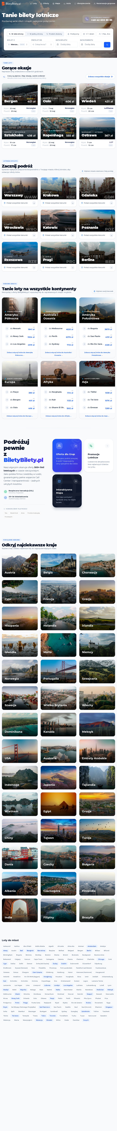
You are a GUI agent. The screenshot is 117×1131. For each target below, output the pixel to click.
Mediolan (100, 990)
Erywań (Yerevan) (21, 968)
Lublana (79, 985)
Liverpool (36, 985)
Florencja (52, 968)
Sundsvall (54, 1011)
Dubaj (55, 963)
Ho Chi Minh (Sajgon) (32, 977)
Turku (74, 1016)
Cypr (5, 963)
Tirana (35, 1016)
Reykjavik (47, 1003)
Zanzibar (76, 1020)
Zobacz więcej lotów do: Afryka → (58, 416)
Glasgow (25, 972)
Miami (17, 994)
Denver (29, 963)
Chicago (101, 959)
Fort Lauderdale (66, 968)
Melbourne (7, 994)
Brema (56, 955)
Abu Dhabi (27, 946)
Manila (78, 990)
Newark (99, 994)
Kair (4, 981)
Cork (110, 959)
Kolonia (35, 981)
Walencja (6, 1020)
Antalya (103, 946)
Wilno (58, 1020)
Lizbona (47, 985)
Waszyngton (27, 1020)
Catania (61, 959)
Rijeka (65, 1003)
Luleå (102, 985)
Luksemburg (91, 985)
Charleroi (79, 959)
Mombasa (37, 994)
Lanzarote (7, 985)
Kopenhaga (46, 981)
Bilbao (97, 950)
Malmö (49, 990)
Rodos (88, 1003)
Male (41, 990)
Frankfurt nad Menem (84, 968)
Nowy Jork (15, 998)
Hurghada (69, 977)
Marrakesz (89, 990)
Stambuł (21, 1011)
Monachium (49, 994)
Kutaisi (76, 981)
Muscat (70, 994)
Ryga (108, 1003)
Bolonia (29, 955)
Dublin (63, 963)
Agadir (51, 946)
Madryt (5, 990)
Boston (48, 955)
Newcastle (110, 994)
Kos (55, 981)
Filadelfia (42, 968)
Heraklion (16, 977)
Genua (15, 972)
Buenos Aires (99, 955)
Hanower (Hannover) (84, 972)
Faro (33, 968)
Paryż (52, 998)
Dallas (13, 963)
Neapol (89, 994)
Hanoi (70, 972)
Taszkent (105, 1011)
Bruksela (75, 955)
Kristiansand (65, 981)
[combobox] (18, 44)
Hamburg (60, 972)
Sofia (5, 1011)
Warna (16, 1020)
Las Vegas (18, 985)
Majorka (23, 990)
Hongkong (48, 977)
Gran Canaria (37, 972)
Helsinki (6, 977)
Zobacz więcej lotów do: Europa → (20, 416)
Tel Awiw (15, 1016)
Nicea (5, 998)
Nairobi (80, 994)
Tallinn (96, 1011)
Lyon (109, 985)
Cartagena (50, 959)
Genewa (6, 972)
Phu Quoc (88, 998)
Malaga (33, 990)
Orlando (26, 998)
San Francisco (45, 1007)
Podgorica (7, 1003)
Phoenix (77, 998)
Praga (25, 1003)
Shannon (98, 1007)
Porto (17, 1003)
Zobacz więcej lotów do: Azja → (97, 416)
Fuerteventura (101, 968)
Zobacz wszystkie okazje (99, 77)
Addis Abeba (40, 946)
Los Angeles (68, 985)
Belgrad (71, 950)
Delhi (21, 963)
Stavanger (32, 1011)
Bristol (65, 955)
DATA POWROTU (86, 40)
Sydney (64, 1011)
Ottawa (43, 998)
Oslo (35, 998)
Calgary (17, 959)
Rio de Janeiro (76, 1003)
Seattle (67, 1007)
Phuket (98, 998)
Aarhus (17, 946)
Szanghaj (74, 1011)
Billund (106, 950)
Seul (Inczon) (86, 1007)
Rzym (5, 1007)
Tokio (43, 1016)
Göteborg (49, 972)
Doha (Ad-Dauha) (42, 963)
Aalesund (6, 946)
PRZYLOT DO (36, 40)
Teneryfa (25, 1016)
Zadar (66, 1020)
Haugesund (100, 972)
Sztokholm (86, 1011)
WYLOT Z (11, 40)
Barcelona (41, 950)
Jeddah (95, 977)
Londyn (57, 985)
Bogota (19, 955)
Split (12, 1011)
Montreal (60, 994)
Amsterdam (92, 946)
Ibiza (79, 977)
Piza (106, 998)
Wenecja (39, 1020)
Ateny (5, 950)
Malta (58, 990)
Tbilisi (5, 1016)
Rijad (57, 1003)
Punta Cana (36, 1003)
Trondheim (64, 1016)
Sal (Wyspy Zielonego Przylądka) (23, 1007)
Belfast (61, 950)
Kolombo (13, 981)
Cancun (27, 959)
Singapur (109, 1007)
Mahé (14, 990)
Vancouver (92, 1016)
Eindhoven (7, 968)
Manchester (68, 990)
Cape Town (38, 959)
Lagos (85, 981)
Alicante (61, 946)
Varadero (103, 1016)
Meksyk (110, 990)
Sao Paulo (57, 1007)
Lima (27, 985)
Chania (70, 959)
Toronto (53, 1016)
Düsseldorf (86, 963)
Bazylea (52, 950)
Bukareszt (7, 959)
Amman (81, 946)
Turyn (82, 1016)
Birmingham (7, 955)
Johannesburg (107, 977)
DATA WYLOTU (61, 40)
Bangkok (30, 950)
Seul (76, 1007)
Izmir (87, 977)
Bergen (80, 950)
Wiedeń (49, 1020)
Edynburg (98, 963)
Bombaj (38, 955)
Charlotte (90, 959)
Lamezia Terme (97, 981)
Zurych (86, 1020)
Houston (59, 977)
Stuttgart (43, 1011)
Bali (21, 950)
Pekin (60, 998)
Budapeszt (86, 955)
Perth (68, 998)
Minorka (27, 994)
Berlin (89, 950)
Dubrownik (74, 963)
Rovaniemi (99, 1003)
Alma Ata (71, 946)
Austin (13, 950)
